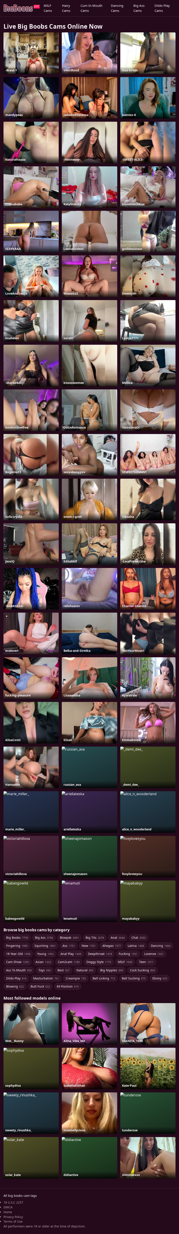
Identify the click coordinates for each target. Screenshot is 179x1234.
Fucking (128, 954)
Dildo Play (16, 978)
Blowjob (69, 937)
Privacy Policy (13, 1217)
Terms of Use (12, 1221)
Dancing (160, 946)
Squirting (45, 946)
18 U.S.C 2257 (13, 1202)
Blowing (15, 986)
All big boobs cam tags (20, 1196)
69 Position (68, 986)
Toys (44, 970)
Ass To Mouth (19, 970)
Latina (136, 946)
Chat (138, 937)
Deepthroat (100, 954)
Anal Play (70, 954)
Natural (84, 970)
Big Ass (44, 937)
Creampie (76, 978)
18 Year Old (18, 954)
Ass (68, 946)
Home (7, 1212)
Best (63, 970)
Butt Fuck (40, 986)
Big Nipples (111, 970)
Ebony (159, 978)
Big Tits (95, 937)
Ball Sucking (134, 978)
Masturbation (46, 978)
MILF (125, 962)
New (89, 946)
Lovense (154, 954)
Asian (43, 962)
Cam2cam (69, 962)
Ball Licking (104, 978)
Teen (146, 962)
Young (45, 954)
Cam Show (17, 962)
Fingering (17, 946)
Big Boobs (17, 937)
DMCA (7, 1207)
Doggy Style (98, 962)
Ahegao (111, 946)
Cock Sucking (142, 970)
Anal (118, 937)
